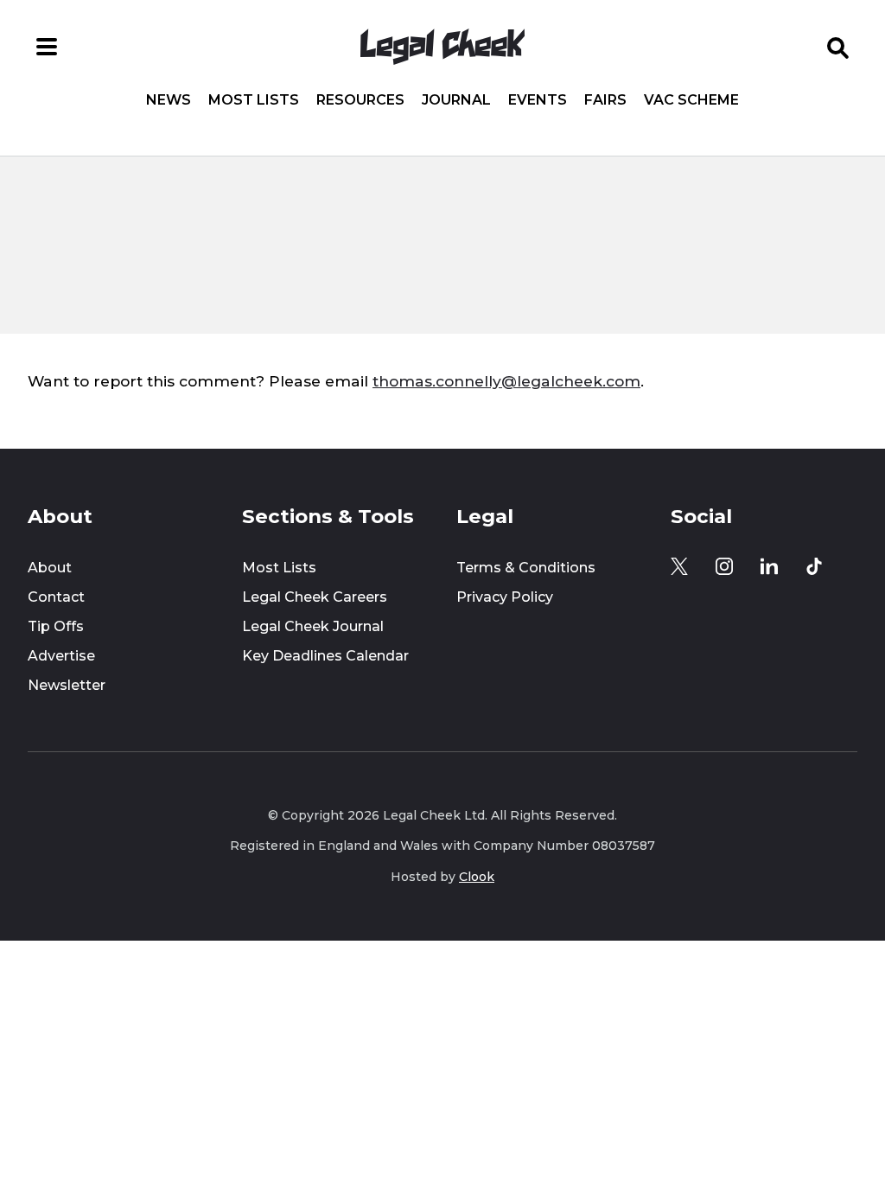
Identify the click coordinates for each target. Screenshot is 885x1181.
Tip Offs (56, 626)
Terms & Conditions (525, 567)
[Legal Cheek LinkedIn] (769, 566)
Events (537, 100)
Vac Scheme (691, 100)
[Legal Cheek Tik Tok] (814, 566)
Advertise (61, 656)
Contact (56, 597)
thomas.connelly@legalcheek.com (506, 381)
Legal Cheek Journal (313, 626)
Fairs (605, 100)
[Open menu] (47, 47)
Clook (476, 876)
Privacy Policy (504, 597)
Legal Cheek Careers (314, 597)
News (168, 100)
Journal (456, 100)
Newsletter (66, 685)
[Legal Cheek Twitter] (679, 566)
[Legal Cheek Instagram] (724, 566)
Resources (360, 100)
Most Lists (253, 100)
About (50, 567)
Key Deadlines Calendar (325, 656)
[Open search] (838, 47)
